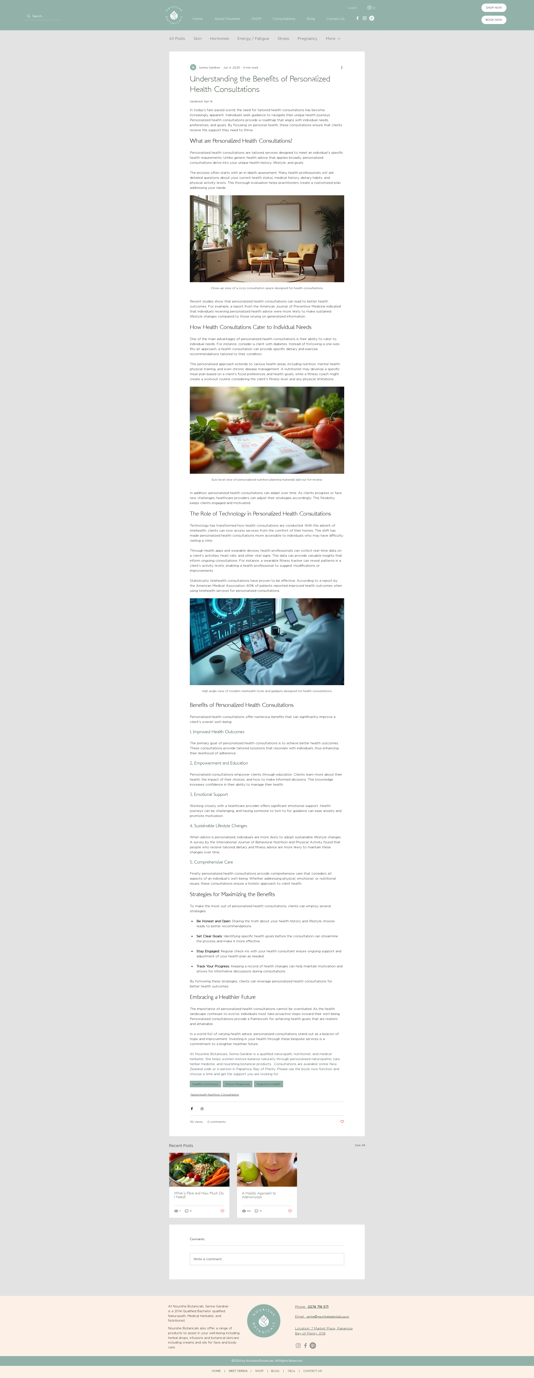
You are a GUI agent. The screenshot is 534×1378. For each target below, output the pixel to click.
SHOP (259, 1371)
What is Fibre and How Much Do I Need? (199, 1195)
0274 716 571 (318, 1306)
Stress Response (237, 1084)
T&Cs (291, 1371)
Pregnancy (307, 39)
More (330, 39)
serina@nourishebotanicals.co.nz (328, 1316)
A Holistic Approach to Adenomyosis (259, 1195)
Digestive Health (268, 1084)
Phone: (301, 1306)
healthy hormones (205, 1084)
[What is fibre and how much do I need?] (199, 1170)
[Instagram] (298, 1345)
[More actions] (341, 67)
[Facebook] (305, 1345)
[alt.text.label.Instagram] (364, 18)
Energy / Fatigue (253, 39)
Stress (283, 39)
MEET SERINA (238, 1371)
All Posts (177, 39)
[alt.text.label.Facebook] (357, 18)
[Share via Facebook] (192, 1109)
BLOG (275, 1371)
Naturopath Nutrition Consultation (215, 1094)
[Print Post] (202, 1109)
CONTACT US (312, 1371)
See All (360, 1145)
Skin (197, 39)
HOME (216, 1371)
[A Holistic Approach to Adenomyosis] (267, 1170)
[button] (372, 7)
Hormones (219, 39)
